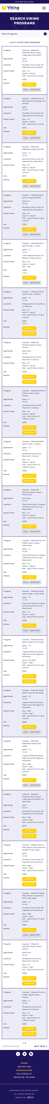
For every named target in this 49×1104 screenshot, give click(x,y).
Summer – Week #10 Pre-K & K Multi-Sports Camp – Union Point (33, 543)
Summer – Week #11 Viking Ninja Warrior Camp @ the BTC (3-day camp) (33, 895)
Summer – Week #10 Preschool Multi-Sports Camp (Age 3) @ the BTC (31, 52)
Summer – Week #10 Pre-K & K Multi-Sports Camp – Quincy (33, 393)
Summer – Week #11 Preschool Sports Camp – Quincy (32, 946)
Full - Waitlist (31, 90)
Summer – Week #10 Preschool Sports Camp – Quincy (32, 345)
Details (29, 84)
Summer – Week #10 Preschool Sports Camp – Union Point (32, 492)
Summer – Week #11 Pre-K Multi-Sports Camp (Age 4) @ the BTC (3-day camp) (33, 847)
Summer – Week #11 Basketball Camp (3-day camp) (31, 743)
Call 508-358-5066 (24, 2)
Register (29, 333)
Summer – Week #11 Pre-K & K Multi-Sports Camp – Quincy (33, 994)
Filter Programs (9, 34)
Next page (39, 1046)
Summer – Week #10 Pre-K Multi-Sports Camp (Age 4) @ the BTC (33, 101)
